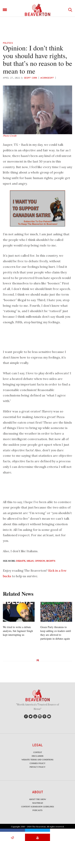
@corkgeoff (47, 77)
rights (50, 560)
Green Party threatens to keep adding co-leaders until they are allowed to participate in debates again (55, 632)
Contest (37, 752)
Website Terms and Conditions (37, 760)
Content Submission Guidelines (37, 807)
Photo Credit (10, 135)
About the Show (37, 799)
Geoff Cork (30, 77)
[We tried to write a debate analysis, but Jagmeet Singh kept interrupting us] (19, 612)
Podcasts (37, 810)
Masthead (37, 803)
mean (30, 560)
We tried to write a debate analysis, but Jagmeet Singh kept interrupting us (18, 631)
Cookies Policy (37, 763)
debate (21, 560)
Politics (8, 43)
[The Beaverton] (37, 10)
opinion (40, 560)
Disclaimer (37, 756)
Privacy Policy (37, 767)
